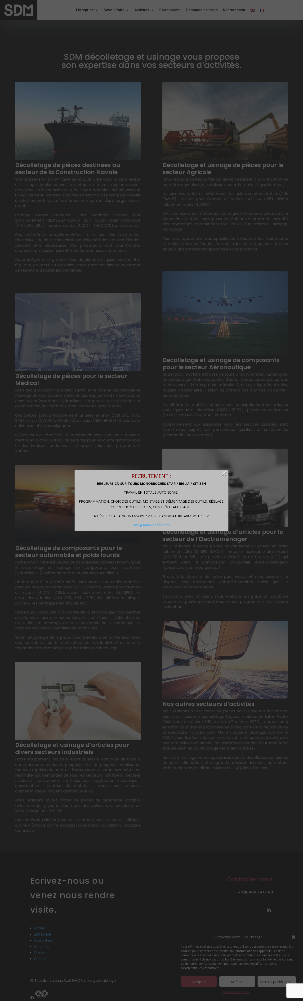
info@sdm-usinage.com (152, 525)
